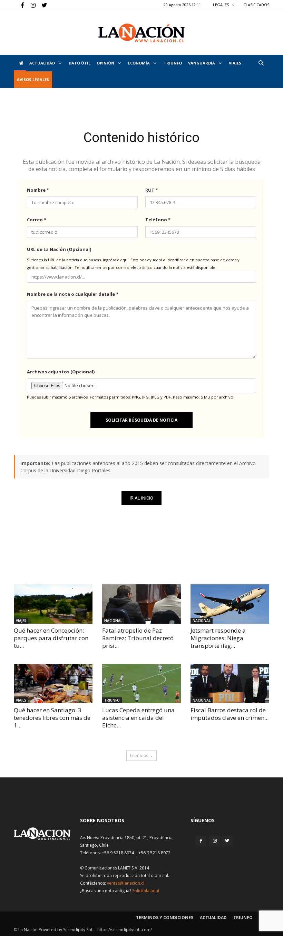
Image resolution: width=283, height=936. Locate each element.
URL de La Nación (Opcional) (59, 249)
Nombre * (38, 190)
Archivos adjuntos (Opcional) (61, 372)
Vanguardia (202, 63)
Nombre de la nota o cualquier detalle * (72, 294)
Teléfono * (157, 220)
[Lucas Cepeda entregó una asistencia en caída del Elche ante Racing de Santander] (141, 683)
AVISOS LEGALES (33, 79)
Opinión (106, 63)
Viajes (21, 620)
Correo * (36, 220)
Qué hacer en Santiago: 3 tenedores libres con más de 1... (52, 717)
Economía (139, 63)
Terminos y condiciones (164, 917)
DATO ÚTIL (79, 63)
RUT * (151, 190)
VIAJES (235, 63)
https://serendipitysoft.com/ (124, 930)
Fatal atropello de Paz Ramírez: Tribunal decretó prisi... (138, 638)
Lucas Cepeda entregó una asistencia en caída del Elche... (138, 717)
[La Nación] (141, 32)
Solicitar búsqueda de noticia (141, 420)
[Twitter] (42, 5)
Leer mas (139, 755)
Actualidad (42, 63)
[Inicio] (20, 63)
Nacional (113, 620)
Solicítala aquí (145, 891)
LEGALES (221, 4)
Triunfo (173, 63)
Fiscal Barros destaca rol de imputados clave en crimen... (230, 714)
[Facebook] (19, 5)
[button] (261, 63)
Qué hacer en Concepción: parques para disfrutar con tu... (51, 638)
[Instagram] (30, 5)
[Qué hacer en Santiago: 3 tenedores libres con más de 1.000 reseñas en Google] (53, 683)
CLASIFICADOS (256, 4)
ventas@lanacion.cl (125, 883)
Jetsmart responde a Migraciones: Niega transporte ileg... (218, 638)
